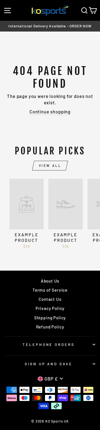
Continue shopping (50, 111)
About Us (50, 280)
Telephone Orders (48, 344)
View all (50, 165)
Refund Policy (50, 326)
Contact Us (50, 299)
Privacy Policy (50, 308)
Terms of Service (50, 289)
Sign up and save (49, 364)
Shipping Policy (50, 317)
